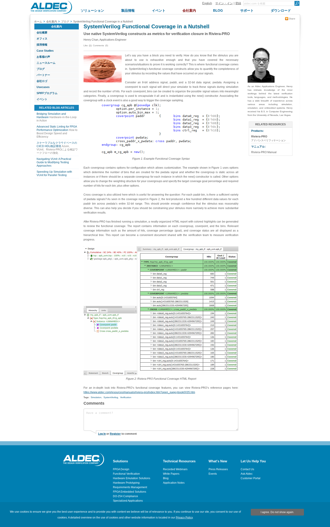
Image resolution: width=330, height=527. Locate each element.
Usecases (43, 87)
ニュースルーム (46, 62)
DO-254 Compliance (125, 496)
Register (115, 433)
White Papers (171, 473)
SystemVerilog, (111, 397)
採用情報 (42, 44)
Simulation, (96, 397)
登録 (238, 3)
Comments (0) (100, 45)
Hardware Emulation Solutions (131, 478)
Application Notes (174, 482)
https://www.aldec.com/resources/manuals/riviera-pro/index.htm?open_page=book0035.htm (139, 392)
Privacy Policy (184, 517)
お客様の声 (43, 56)
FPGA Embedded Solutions (129, 491)
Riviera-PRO (259, 136)
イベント (42, 99)
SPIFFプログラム (47, 93)
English (207, 3)
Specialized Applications (128, 500)
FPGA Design (121, 469)
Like (86, 45)
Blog (166, 478)
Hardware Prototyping (126, 482)
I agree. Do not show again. (277, 512)
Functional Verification (126, 473)
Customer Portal (250, 478)
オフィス (42, 38)
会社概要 (42, 32)
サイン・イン (224, 3)
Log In (102, 433)
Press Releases (218, 469)
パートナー (43, 75)
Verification (125, 397)
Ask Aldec (247, 473)
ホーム (38, 21)
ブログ (41, 69)
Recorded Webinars (175, 469)
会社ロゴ (42, 81)
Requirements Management (130, 487)
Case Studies (45, 50)
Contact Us (247, 469)
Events (213, 473)
